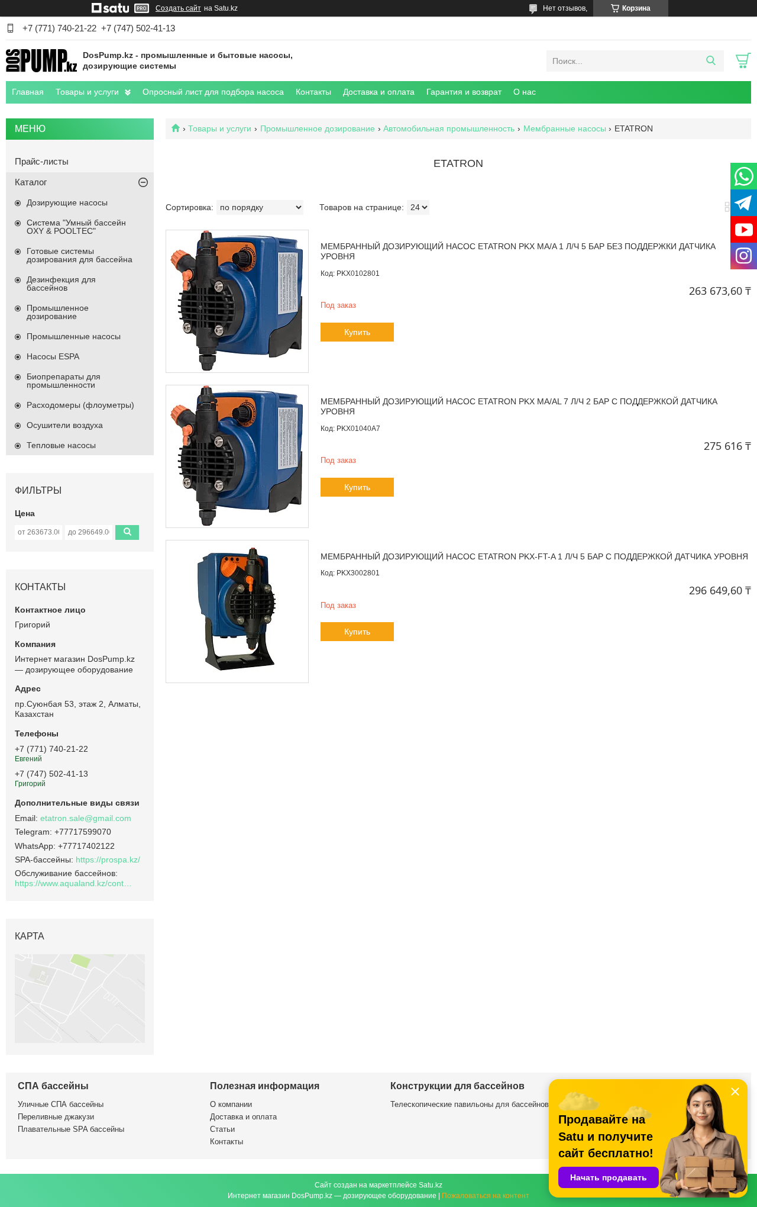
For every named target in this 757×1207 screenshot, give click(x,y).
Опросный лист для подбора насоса (213, 91)
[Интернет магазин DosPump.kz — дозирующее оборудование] (41, 60)
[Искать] (710, 61)
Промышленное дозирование (317, 128)
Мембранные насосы (564, 128)
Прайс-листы (42, 161)
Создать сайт (178, 8)
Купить (357, 332)
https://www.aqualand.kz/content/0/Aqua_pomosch (74, 883)
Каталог (31, 182)
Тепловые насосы (61, 445)
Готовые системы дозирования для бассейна (79, 255)
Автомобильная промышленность (449, 128)
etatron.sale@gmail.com (85, 818)
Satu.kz (430, 1185)
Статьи (222, 1129)
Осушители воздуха (65, 425)
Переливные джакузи (56, 1116)
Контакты (313, 91)
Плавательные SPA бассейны (71, 1129)
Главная (28, 91)
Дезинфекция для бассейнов (61, 283)
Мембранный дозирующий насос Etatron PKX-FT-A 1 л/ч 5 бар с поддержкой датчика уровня (534, 556)
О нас (524, 91)
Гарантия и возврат (464, 91)
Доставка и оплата (379, 91)
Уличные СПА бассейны (60, 1104)
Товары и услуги (87, 91)
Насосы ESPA (53, 356)
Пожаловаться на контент (485, 1196)
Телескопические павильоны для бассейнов (469, 1104)
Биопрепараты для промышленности (64, 381)
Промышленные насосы (74, 336)
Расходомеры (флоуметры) (80, 405)
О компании (231, 1104)
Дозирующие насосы (67, 202)
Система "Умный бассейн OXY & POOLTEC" (76, 227)
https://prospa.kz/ (108, 859)
